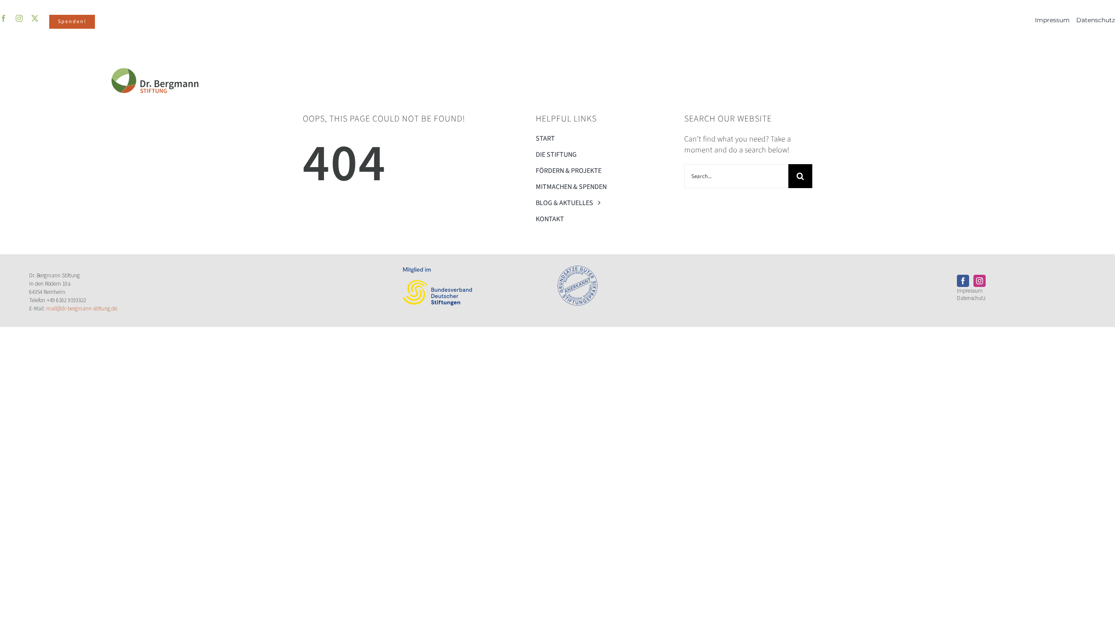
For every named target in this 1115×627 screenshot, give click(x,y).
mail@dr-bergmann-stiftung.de (81, 308)
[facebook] (963, 281)
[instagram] (979, 281)
